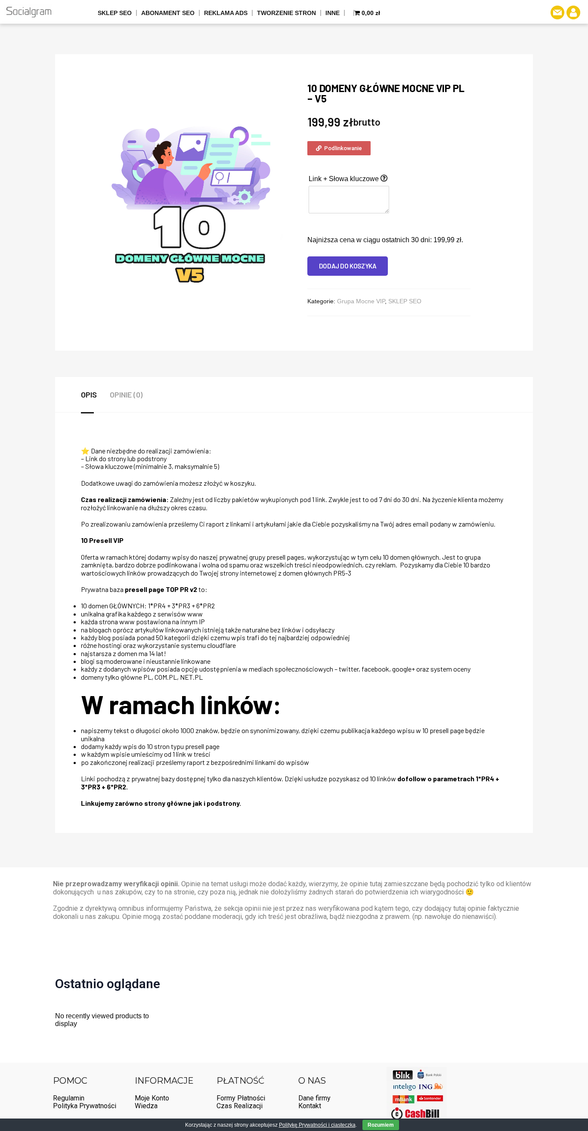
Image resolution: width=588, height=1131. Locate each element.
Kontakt (309, 1106)
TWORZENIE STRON (286, 13)
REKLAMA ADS (226, 13)
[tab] (95, 394)
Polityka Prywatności (84, 1106)
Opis (89, 394)
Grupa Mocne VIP (361, 301)
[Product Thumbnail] (291, 89)
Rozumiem (381, 1125)
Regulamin (68, 1098)
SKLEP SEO (115, 13)
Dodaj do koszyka (348, 266)
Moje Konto (152, 1098)
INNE (332, 13)
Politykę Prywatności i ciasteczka (317, 1125)
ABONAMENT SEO (168, 13)
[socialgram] (28, 11)
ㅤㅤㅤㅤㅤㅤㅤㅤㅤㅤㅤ (349, 13)
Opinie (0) (126, 394)
